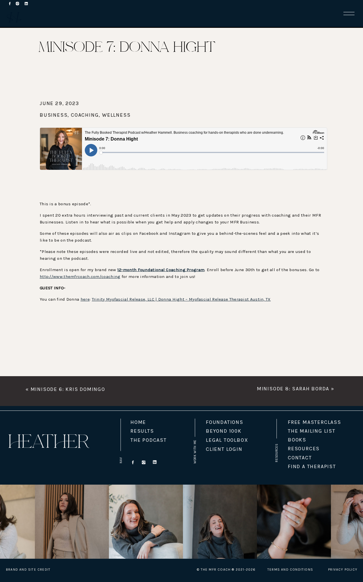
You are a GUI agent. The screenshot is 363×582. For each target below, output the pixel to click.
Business (53, 115)
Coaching (85, 115)
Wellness (116, 115)
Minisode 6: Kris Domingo (68, 389)
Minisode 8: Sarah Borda (293, 389)
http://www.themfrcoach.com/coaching (80, 276)
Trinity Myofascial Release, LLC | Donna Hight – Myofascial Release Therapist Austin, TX (181, 299)
